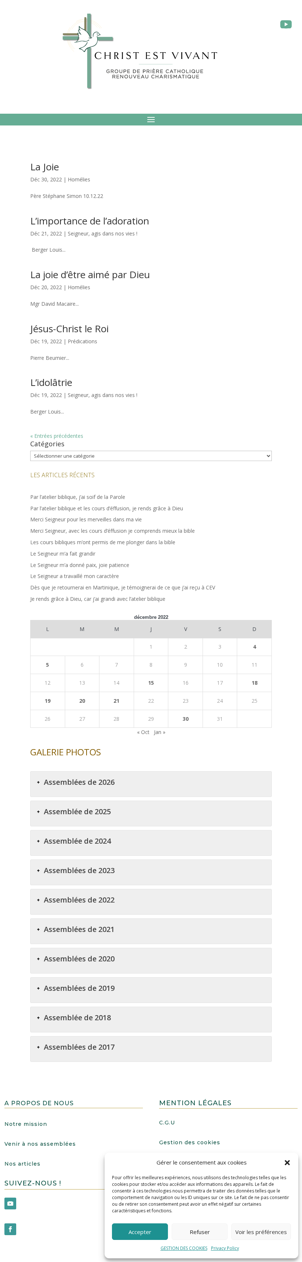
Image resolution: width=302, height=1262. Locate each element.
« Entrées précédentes (56, 435)
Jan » (159, 732)
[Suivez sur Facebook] (10, 1229)
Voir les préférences (261, 1232)
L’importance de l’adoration (89, 220)
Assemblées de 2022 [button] (79, 900)
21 (116, 700)
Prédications (82, 341)
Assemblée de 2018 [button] (77, 1017)
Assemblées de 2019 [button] (79, 988)
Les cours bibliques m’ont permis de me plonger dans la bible (102, 542)
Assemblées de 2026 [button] (79, 782)
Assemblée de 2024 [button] (77, 841)
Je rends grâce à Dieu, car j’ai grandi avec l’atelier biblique (97, 598)
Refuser (200, 1232)
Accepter (140, 1232)
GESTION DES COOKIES (184, 1248)
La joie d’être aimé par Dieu (90, 274)
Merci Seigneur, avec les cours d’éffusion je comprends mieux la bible (112, 530)
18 (254, 682)
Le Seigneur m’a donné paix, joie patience (79, 564)
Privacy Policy (225, 1248)
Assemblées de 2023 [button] (79, 870)
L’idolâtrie (51, 382)
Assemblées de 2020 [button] (79, 959)
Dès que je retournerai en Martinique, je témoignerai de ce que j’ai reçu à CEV (122, 587)
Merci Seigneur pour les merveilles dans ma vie (86, 519)
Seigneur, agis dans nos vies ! (102, 233)
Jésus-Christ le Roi (69, 328)
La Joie (44, 166)
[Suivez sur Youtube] (10, 1203)
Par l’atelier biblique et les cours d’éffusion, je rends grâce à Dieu (106, 508)
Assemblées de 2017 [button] (79, 1047)
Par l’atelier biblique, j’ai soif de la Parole (77, 496)
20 (82, 700)
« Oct (143, 732)
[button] (287, 1162)
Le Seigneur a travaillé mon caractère (74, 575)
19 (47, 700)
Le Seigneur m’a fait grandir (62, 553)
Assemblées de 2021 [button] (79, 929)
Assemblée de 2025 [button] (77, 811)
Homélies (79, 179)
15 (151, 682)
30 (186, 718)
